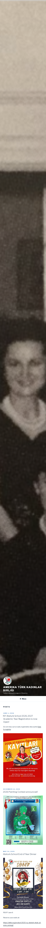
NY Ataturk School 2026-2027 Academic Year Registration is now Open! (20, 719)
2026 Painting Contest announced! (20, 792)
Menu (24, 699)
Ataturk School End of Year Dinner (19, 854)
